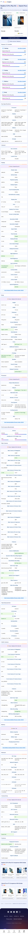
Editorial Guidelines (17, 918)
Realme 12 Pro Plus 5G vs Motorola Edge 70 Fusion (8, 877)
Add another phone (14, 38)
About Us (6, 916)
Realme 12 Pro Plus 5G (5, 27)
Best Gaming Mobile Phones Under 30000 (14, 422)
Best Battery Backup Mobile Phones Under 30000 (14, 747)
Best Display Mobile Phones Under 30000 (14, 290)
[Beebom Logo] (7, 2)
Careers (11, 916)
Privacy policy (9, 918)
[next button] (25, 873)
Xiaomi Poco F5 (18, 27)
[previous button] (2, 873)
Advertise (22, 916)
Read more (25, 10)
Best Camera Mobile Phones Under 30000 (14, 597)
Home (2, 903)
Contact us (16, 916)
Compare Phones (8, 903)
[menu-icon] (1, 2)
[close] (13, 15)
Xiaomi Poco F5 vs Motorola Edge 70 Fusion (8, 898)
